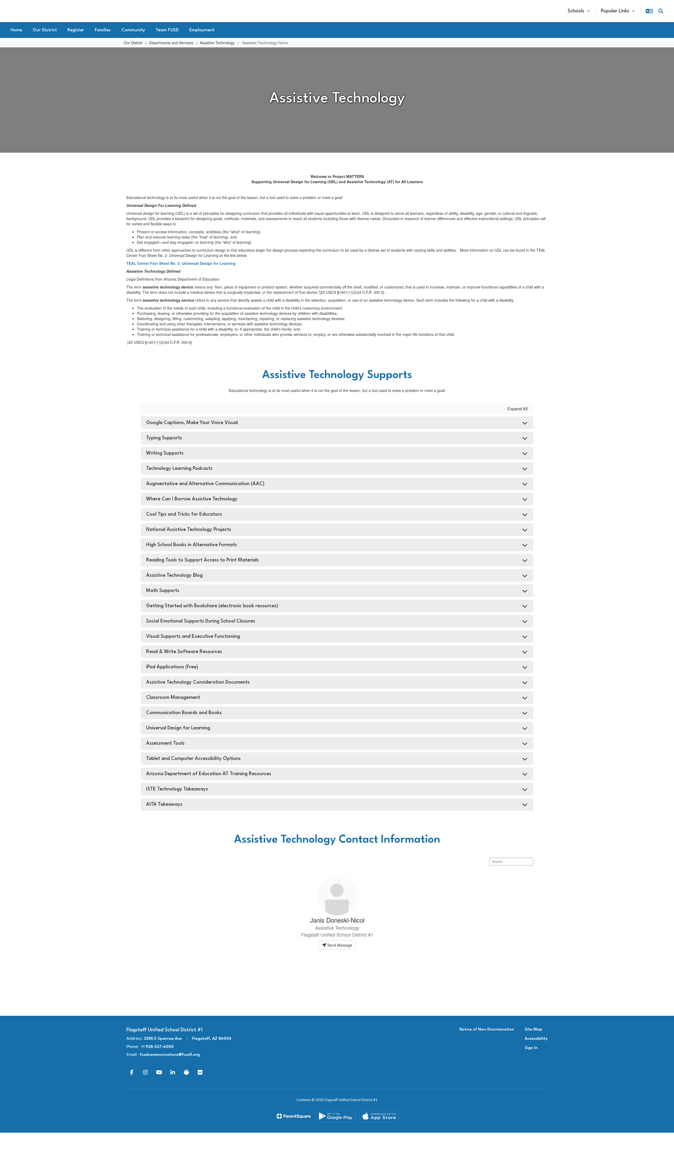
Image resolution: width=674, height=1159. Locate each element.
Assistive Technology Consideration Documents (198, 682)
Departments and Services (171, 42)
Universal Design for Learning (178, 728)
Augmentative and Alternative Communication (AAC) (205, 483)
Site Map (533, 1030)
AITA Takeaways (164, 804)
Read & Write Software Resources (184, 651)
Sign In (531, 1048)
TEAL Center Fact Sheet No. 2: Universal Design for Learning (181, 263)
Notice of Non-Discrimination (486, 1030)
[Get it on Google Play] (335, 1116)
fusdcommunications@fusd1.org (170, 1055)
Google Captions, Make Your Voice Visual (192, 422)
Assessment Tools (165, 743)
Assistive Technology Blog (174, 575)
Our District (133, 42)
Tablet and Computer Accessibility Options (193, 758)
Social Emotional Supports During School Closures (200, 621)
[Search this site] (660, 11)
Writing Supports (165, 453)
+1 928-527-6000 (157, 1047)
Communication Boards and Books (184, 712)
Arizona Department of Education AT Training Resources (208, 774)
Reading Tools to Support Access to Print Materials (202, 560)
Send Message (339, 945)
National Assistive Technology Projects (188, 529)
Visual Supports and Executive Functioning (193, 636)
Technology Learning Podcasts (179, 468)
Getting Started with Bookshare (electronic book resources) (212, 606)
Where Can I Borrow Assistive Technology (191, 499)
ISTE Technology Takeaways (177, 789)
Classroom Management (173, 697)
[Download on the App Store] (379, 1116)
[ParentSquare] (293, 1116)
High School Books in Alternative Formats (191, 545)
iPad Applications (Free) (172, 667)
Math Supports (162, 590)
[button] (579, 11)
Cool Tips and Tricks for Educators (184, 514)
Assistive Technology (217, 42)
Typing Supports (164, 438)
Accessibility (536, 1039)
